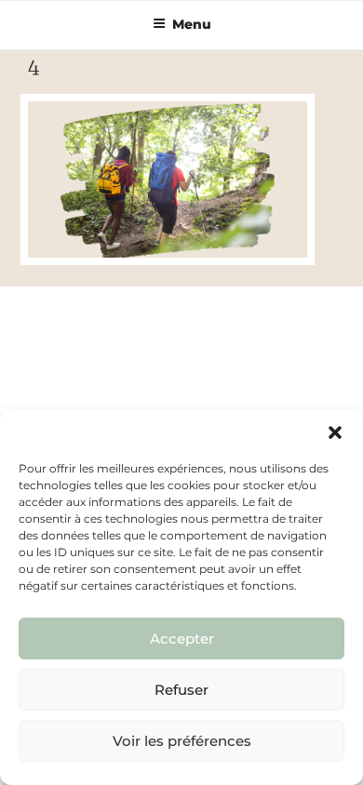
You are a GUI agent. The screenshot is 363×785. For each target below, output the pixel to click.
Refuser (181, 690)
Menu (191, 24)
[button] (335, 432)
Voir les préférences (182, 741)
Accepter (182, 638)
